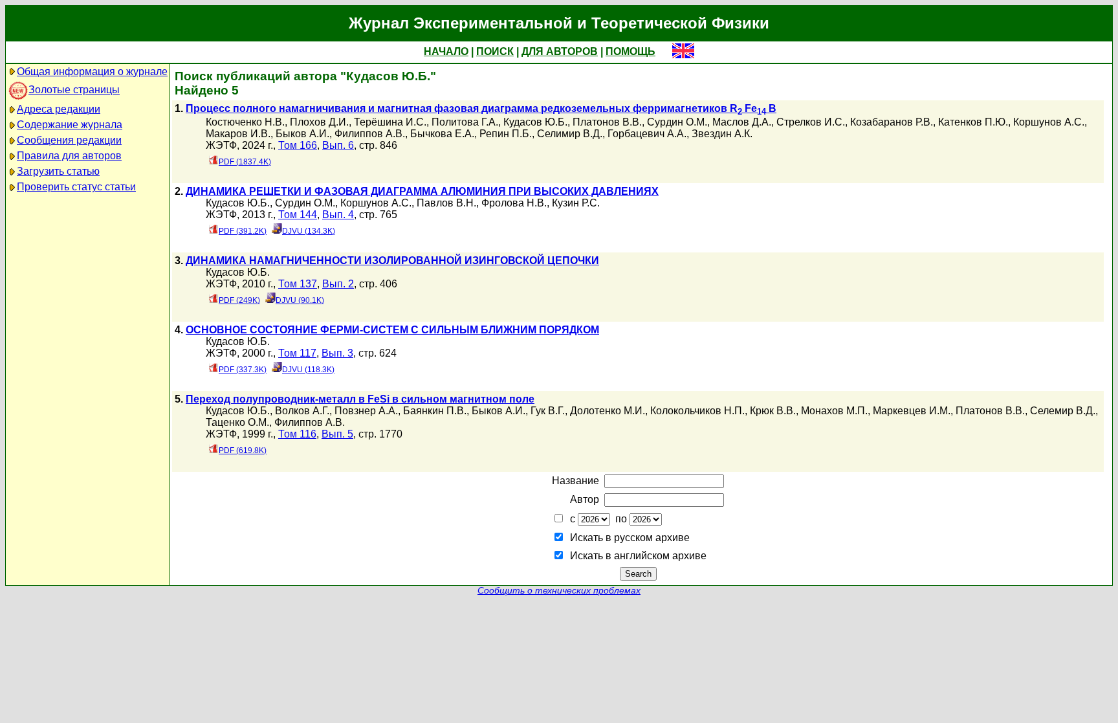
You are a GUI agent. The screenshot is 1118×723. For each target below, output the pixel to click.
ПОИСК (495, 51)
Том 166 (297, 145)
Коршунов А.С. (1048, 122)
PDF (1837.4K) (245, 161)
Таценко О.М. (237, 422)
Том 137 (297, 283)
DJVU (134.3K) (308, 231)
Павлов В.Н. (446, 202)
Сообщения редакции (69, 140)
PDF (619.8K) (243, 450)
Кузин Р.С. (576, 202)
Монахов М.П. (834, 410)
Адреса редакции (58, 109)
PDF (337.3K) (243, 369)
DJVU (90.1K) (300, 300)
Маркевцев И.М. (911, 410)
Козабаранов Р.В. (891, 122)
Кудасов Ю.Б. (535, 122)
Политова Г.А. (465, 122)
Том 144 (297, 214)
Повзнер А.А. (366, 410)
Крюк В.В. (773, 410)
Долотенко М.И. (607, 410)
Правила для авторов (69, 155)
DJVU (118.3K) (308, 369)
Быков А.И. (302, 133)
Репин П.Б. (505, 133)
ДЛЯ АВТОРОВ (559, 51)
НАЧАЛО (446, 51)
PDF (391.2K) (243, 231)
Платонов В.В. (607, 122)
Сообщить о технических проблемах (559, 590)
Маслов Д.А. (741, 122)
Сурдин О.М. (677, 122)
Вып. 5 (337, 433)
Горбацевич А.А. (647, 133)
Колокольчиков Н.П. (697, 410)
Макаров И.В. (238, 133)
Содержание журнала (69, 124)
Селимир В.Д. (569, 133)
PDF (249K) (239, 300)
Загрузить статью (58, 171)
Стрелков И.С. (810, 122)
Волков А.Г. (302, 410)
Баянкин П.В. (434, 410)
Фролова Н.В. (514, 202)
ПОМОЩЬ (630, 51)
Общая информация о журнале (92, 71)
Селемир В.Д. (1062, 410)
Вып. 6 (338, 145)
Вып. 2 (338, 283)
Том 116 (297, 433)
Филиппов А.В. (369, 133)
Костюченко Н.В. (245, 122)
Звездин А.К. (722, 133)
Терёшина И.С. (390, 122)
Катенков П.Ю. (973, 122)
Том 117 (297, 353)
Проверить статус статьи (76, 186)
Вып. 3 (337, 353)
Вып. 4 (338, 214)
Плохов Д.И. (319, 122)
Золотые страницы (74, 89)
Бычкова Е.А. (442, 133)
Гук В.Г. (548, 410)
